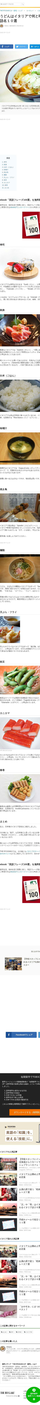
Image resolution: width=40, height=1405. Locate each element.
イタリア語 (29, 1332)
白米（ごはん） (9, 167)
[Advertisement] (20, 52)
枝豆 (5, 180)
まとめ (6, 188)
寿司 (5, 162)
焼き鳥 (6, 172)
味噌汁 (6, 170)
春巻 (6, 185)
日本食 (19, 1332)
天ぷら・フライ (9, 177)
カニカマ (7, 182)
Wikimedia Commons (7, 750)
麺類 (5, 175)
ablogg (16, 1396)
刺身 (5, 164)
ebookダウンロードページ (20, 207)
